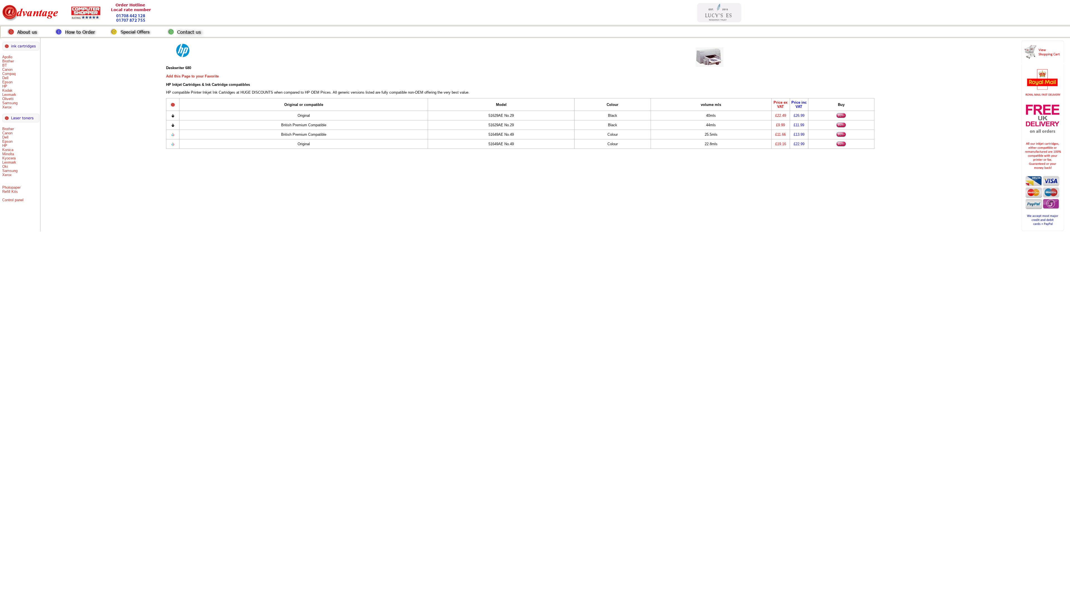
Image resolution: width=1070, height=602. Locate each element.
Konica (7, 150)
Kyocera (9, 158)
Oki (5, 166)
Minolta (8, 154)
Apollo (7, 57)
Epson (7, 82)
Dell (5, 78)
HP (4, 86)
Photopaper (11, 187)
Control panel (12, 200)
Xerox (7, 107)
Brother (8, 61)
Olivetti (8, 99)
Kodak (7, 90)
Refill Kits (10, 192)
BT (4, 65)
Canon (7, 69)
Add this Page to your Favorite (192, 76)
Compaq (9, 74)
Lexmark (9, 95)
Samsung (10, 103)
